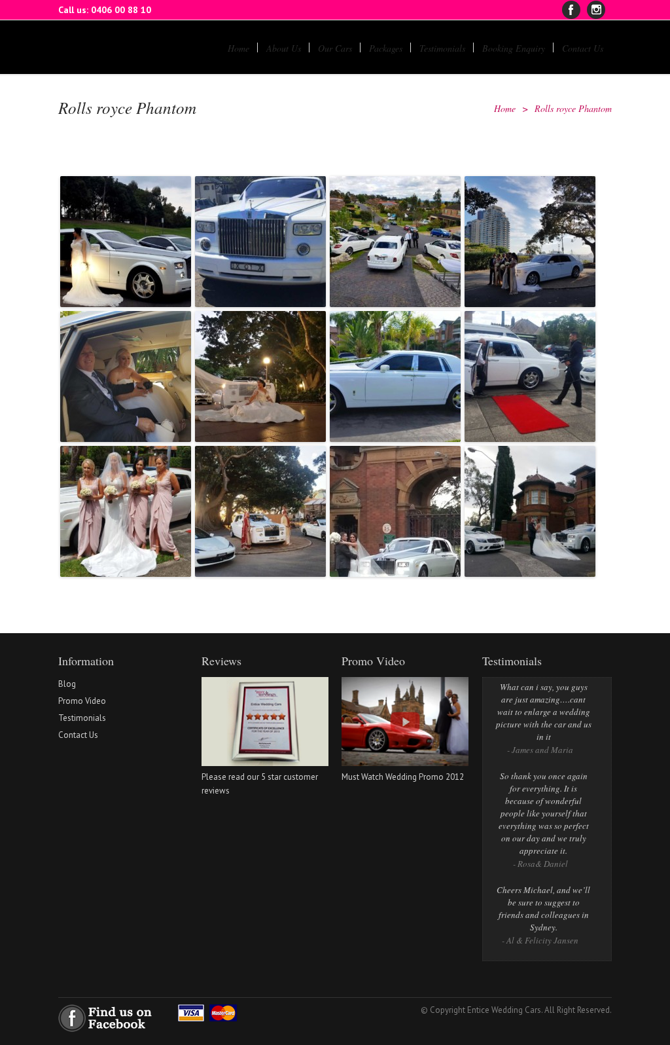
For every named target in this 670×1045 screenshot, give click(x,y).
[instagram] (596, 10)
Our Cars (335, 48)
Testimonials (442, 48)
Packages (385, 48)
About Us (283, 48)
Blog (67, 683)
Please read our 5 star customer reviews (260, 783)
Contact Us (582, 48)
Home (238, 48)
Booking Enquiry (513, 48)
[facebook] (571, 10)
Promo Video (82, 700)
